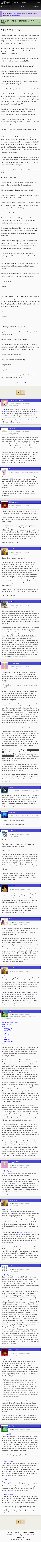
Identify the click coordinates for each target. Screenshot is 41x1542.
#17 (10, 1269)
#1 (9, 403)
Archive (13, 7)
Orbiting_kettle (13, 502)
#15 (10, 1165)
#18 (10, 1353)
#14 (10, 1014)
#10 (10, 834)
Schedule (23, 2)
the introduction (14, 15)
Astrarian (12, 812)
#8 (9, 791)
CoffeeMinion (13, 549)
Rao (10, 469)
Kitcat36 (11, 1266)
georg (11, 787)
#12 (10, 922)
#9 (9, 815)
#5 (9, 552)
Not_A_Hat (12, 428)
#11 (10, 889)
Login (38, 2)
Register (35, 7)
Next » (25, 383)
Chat (22, 7)
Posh (10, 919)
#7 (9, 666)
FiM (19, 21)
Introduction (11, 1535)
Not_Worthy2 (13, 1011)
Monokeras (12, 886)
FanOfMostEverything (16, 400)
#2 (9, 432)
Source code (29, 1535)
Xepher (11, 602)
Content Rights (28, 1532)
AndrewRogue (13, 830)
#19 (10, 1429)
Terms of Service (13, 1532)
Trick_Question (14, 663)
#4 (9, 505)
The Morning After (8, 21)
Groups (15, 2)
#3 (9, 472)
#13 (10, 971)
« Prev (15, 383)
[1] (13, 403)
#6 (9, 605)
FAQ (20, 1535)
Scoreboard (5, 7)
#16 (10, 1203)
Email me (20, 1537)
